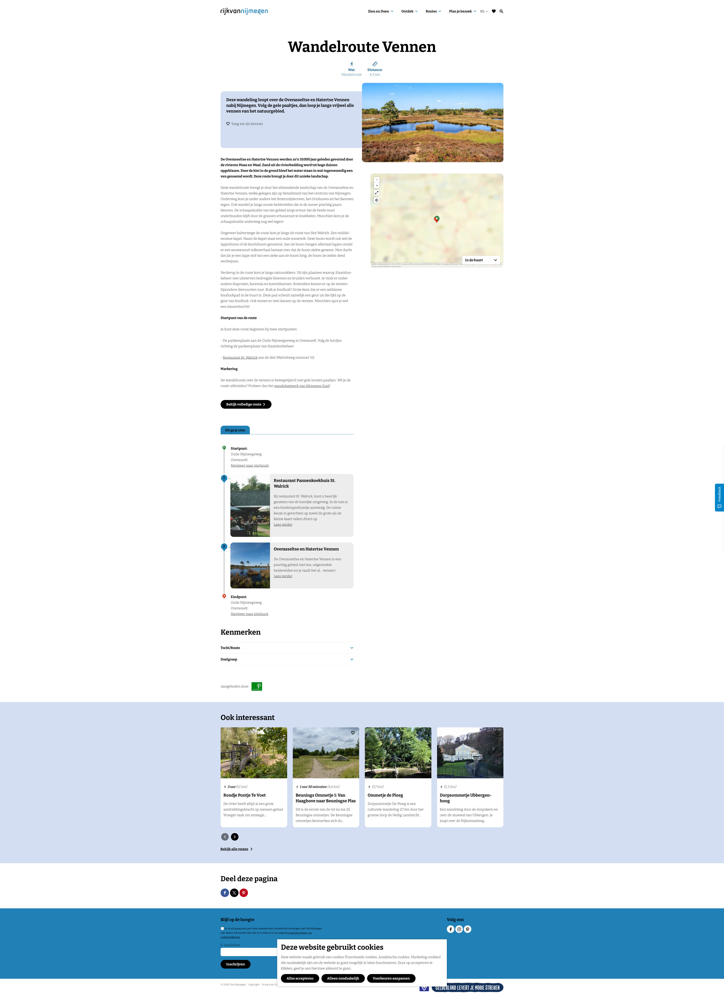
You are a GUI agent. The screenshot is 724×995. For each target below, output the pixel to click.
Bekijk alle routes (234, 849)
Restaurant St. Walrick (240, 357)
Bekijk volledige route (243, 404)
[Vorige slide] (225, 837)
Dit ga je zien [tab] (235, 430)
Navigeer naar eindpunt (249, 614)
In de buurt (474, 260)
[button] (437, 220)
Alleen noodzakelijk (343, 978)
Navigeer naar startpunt (250, 465)
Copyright (253, 984)
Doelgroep (229, 659)
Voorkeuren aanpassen (391, 978)
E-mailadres (230, 945)
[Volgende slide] (235, 837)
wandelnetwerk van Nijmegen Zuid (301, 386)
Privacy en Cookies (272, 984)
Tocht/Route (230, 648)
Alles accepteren (300, 978)
